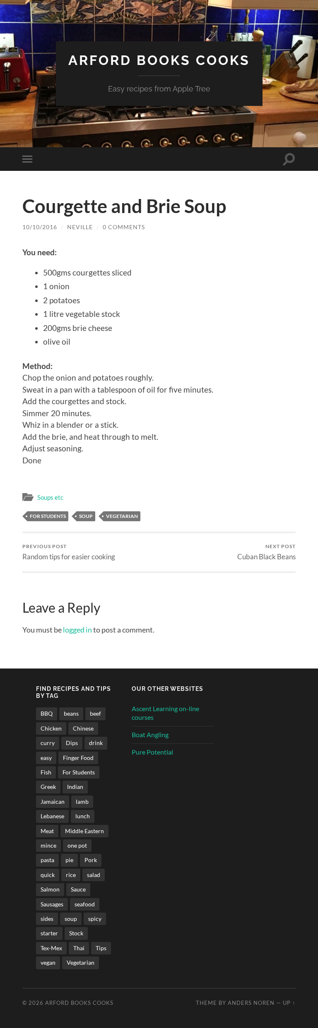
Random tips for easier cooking (68, 552)
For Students (48, 516)
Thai (78, 947)
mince (48, 845)
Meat (47, 830)
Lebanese (52, 816)
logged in (77, 629)
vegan (48, 962)
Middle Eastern (84, 830)
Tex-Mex (51, 947)
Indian (75, 786)
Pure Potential (152, 752)
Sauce (78, 889)
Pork (90, 859)
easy (46, 757)
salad (93, 874)
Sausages (52, 904)
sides (47, 918)
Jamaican (53, 801)
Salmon (50, 889)
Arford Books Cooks (159, 60)
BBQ (47, 713)
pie (69, 859)
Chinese (83, 728)
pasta (47, 859)
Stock (76, 933)
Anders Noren (251, 1002)
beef (95, 713)
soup (86, 516)
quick (48, 874)
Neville (80, 226)
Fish (46, 772)
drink (96, 742)
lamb (82, 801)
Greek (48, 786)
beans (71, 713)
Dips (72, 742)
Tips (101, 947)
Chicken (51, 728)
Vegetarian (122, 516)
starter (49, 933)
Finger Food (78, 757)
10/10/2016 (39, 226)
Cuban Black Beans (266, 552)
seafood (85, 904)
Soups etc (50, 497)
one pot (77, 845)
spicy (94, 918)
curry (48, 742)
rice (71, 874)
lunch (82, 816)
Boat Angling (150, 734)
